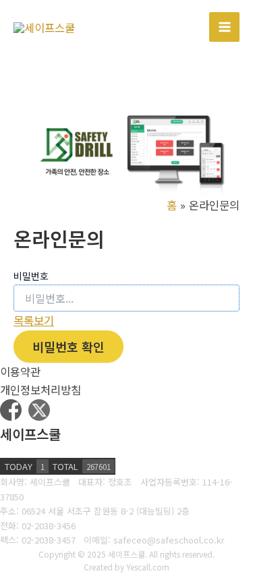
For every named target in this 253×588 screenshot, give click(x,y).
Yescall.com (147, 566)
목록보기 (33, 320)
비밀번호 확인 (68, 346)
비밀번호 (31, 276)
